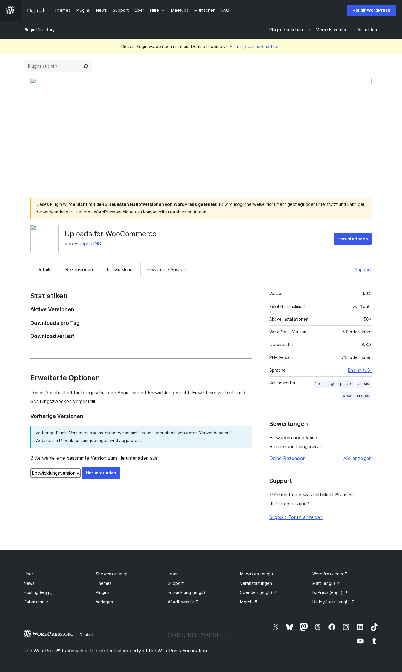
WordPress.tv (183, 601)
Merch (249, 601)
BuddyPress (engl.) (333, 601)
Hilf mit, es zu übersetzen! (255, 46)
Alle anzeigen (357, 458)
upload (363, 383)
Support (363, 269)
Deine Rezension (287, 458)
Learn (173, 573)
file (317, 383)
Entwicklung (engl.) (186, 592)
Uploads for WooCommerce (110, 233)
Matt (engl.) (326, 583)
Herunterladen (353, 238)
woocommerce (356, 395)
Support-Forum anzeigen (296, 517)
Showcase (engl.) (113, 573)
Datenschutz (36, 601)
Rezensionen (79, 269)
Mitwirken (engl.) (256, 573)
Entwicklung (120, 269)
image (330, 383)
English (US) (360, 370)
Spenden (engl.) (258, 592)
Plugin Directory (39, 29)
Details (43, 269)
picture (346, 383)
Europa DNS (87, 243)
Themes (104, 583)
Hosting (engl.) (38, 592)
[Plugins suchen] (86, 66)
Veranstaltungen (256, 583)
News (29, 583)
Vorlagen (104, 601)
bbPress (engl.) (330, 592)
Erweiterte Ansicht (166, 269)
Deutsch (87, 634)
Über (28, 573)
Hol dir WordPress (371, 10)
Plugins (102, 592)
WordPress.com (330, 573)
